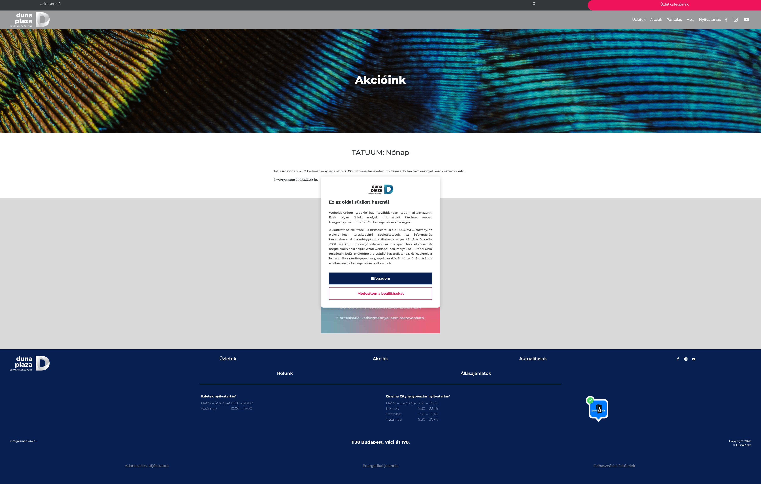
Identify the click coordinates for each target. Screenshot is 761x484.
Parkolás (674, 19)
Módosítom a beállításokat (381, 293)
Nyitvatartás (710, 19)
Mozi (690, 19)
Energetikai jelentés (380, 466)
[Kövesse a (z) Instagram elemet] (686, 359)
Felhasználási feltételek (614, 466)
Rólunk (285, 373)
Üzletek (639, 19)
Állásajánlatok (476, 373)
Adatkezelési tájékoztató (147, 466)
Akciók (656, 19)
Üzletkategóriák (674, 4)
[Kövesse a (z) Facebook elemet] (678, 359)
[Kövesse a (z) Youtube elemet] (694, 359)
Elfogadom (380, 278)
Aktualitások (533, 358)
